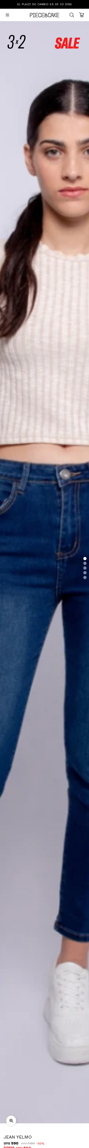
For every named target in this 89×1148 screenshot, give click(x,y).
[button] (85, 558)
